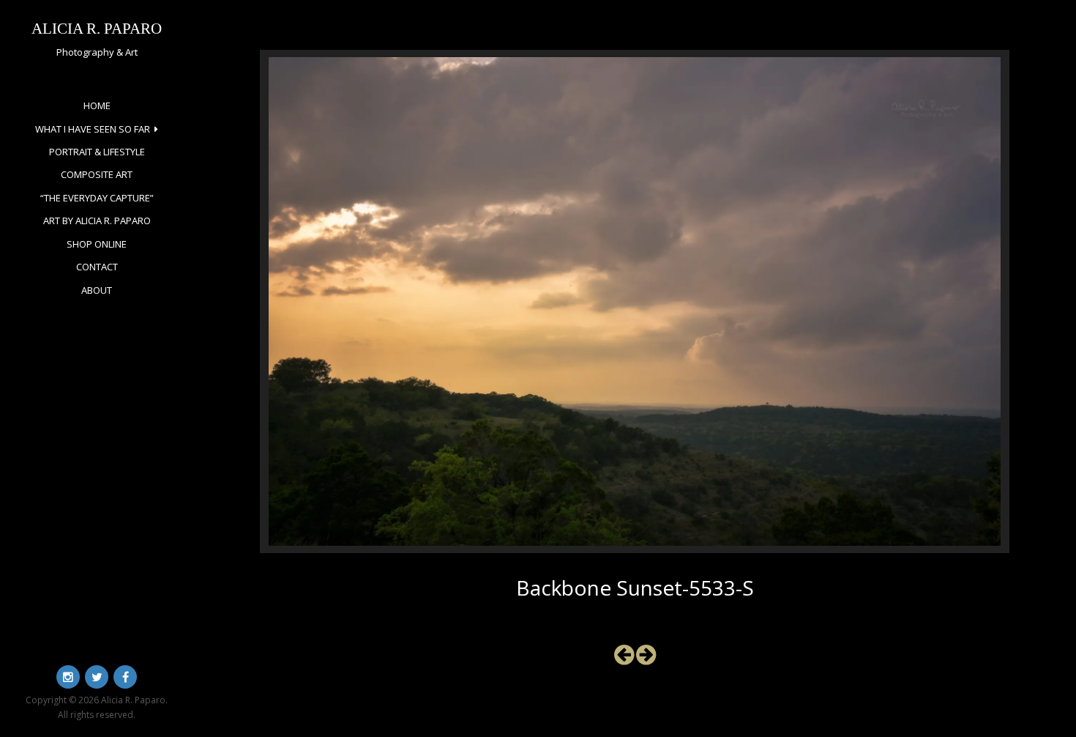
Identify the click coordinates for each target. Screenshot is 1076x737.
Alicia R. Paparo (96, 28)
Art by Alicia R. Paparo (97, 220)
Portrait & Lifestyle (97, 151)
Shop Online (97, 244)
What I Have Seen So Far (92, 129)
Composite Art (96, 174)
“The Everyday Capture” (97, 197)
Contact (97, 266)
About (96, 290)
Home (97, 105)
